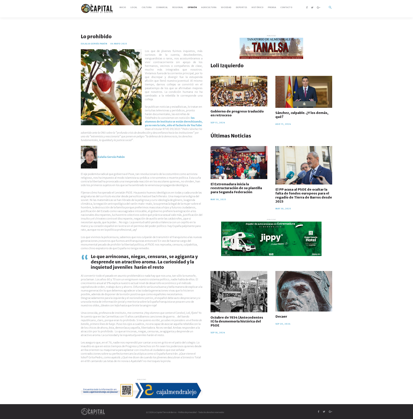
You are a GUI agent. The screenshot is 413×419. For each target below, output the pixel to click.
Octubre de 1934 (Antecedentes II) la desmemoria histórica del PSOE (237, 321)
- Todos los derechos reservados (210, 412)
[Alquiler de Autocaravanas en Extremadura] (271, 239)
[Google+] (318, 7)
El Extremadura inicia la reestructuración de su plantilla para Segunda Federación (236, 188)
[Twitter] (312, 7)
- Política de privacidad (187, 412)
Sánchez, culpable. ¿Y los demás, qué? (301, 115)
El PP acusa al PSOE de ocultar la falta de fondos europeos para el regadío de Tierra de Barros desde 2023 (303, 195)
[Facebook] (307, 7)
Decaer (281, 316)
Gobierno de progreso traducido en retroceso (237, 113)
